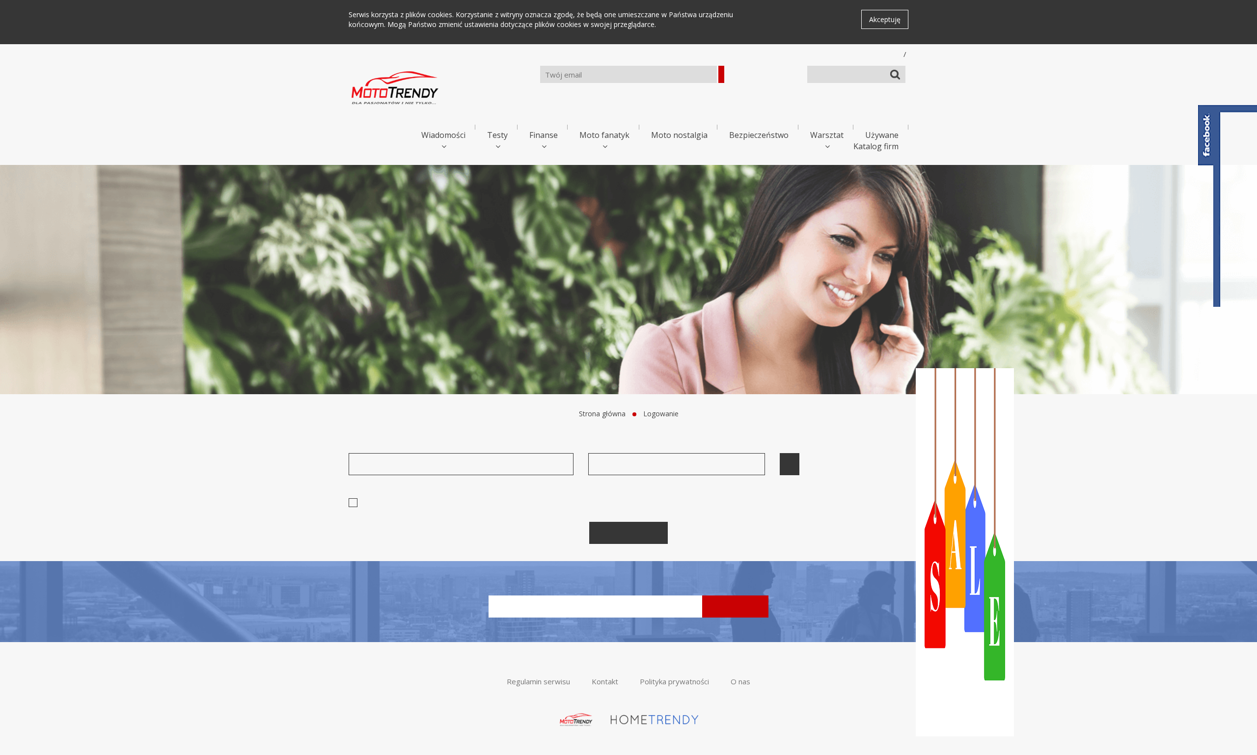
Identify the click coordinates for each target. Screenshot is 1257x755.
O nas (740, 681)
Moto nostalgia (679, 135)
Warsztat (827, 135)
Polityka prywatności (674, 681)
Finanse (543, 135)
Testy (497, 135)
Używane (882, 135)
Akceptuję (885, 19)
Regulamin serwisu (538, 681)
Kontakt (605, 681)
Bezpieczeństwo (759, 135)
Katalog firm (876, 146)
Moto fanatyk (604, 135)
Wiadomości (443, 135)
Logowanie (661, 413)
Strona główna (602, 413)
